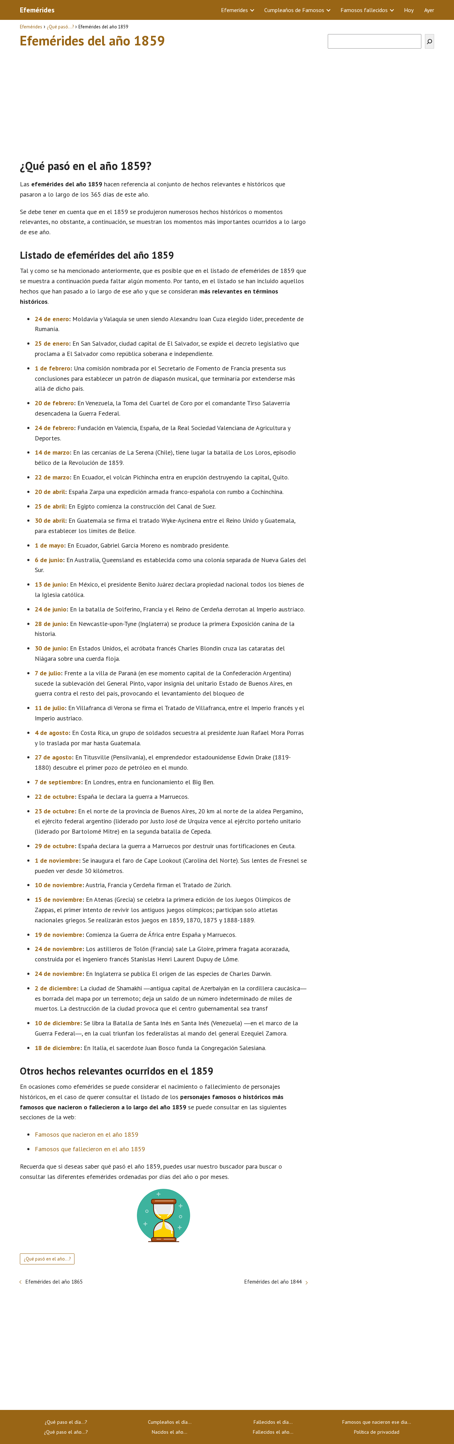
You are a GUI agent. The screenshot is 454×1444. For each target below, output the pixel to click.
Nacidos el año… (169, 1432)
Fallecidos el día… (273, 1422)
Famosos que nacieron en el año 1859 (86, 1134)
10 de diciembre (57, 1023)
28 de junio (50, 624)
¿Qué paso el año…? (66, 1432)
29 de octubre (54, 846)
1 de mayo (49, 545)
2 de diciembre (56, 988)
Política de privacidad (376, 1432)
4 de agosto (51, 733)
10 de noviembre (58, 885)
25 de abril (50, 506)
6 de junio (49, 560)
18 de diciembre (57, 1048)
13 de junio (50, 584)
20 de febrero (54, 403)
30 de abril (50, 520)
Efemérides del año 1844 (272, 1281)
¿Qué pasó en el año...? (47, 1259)
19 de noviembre (58, 934)
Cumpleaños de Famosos (294, 9)
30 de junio (50, 648)
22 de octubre (54, 796)
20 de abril (50, 492)
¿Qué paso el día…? (66, 1422)
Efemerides (234, 9)
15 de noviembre (58, 899)
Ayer (429, 9)
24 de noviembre (58, 949)
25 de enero (52, 343)
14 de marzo (52, 452)
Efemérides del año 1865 (54, 1281)
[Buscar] (429, 41)
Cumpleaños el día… (170, 1422)
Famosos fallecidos (364, 9)
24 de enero (52, 319)
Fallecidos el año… (273, 1432)
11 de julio (50, 708)
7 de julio (48, 673)
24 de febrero (54, 428)
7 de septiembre (58, 782)
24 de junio (50, 609)
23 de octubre (54, 811)
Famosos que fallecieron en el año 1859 (90, 1149)
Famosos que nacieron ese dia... (376, 1422)
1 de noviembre (57, 860)
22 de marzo (52, 477)
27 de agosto (53, 757)
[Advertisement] (163, 100)
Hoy (409, 9)
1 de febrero (52, 368)
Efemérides (37, 10)
